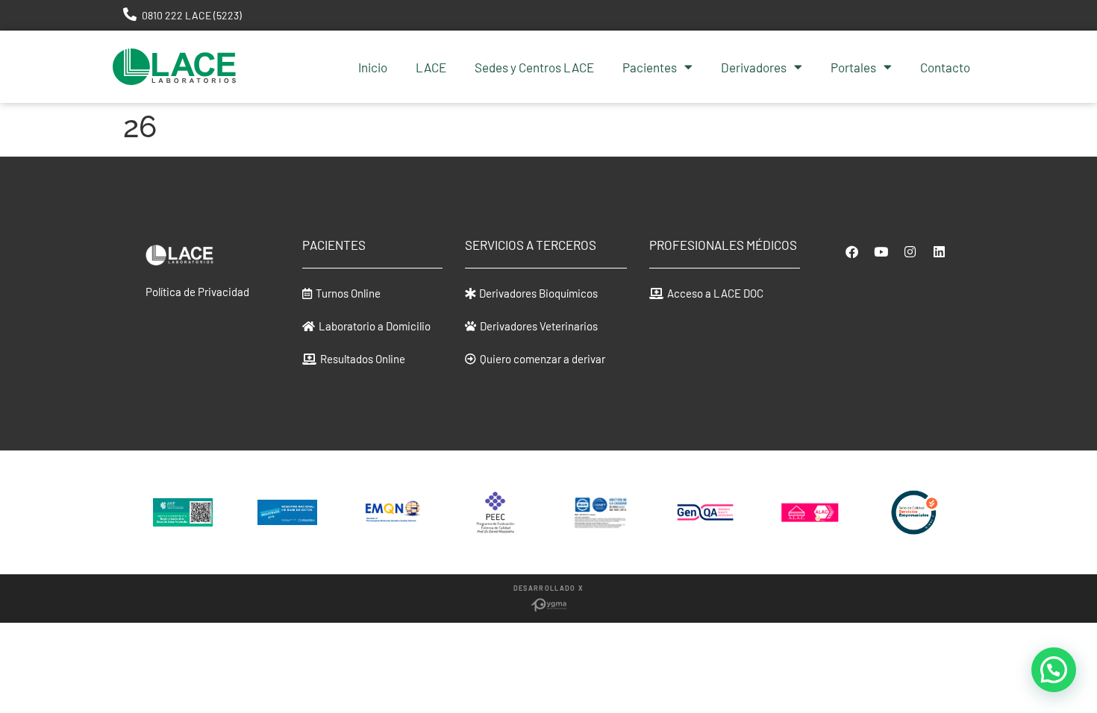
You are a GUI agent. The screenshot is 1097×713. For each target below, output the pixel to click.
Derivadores (754, 67)
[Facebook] (851, 251)
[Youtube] (880, 251)
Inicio (372, 67)
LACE (431, 67)
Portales (853, 67)
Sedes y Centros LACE (534, 67)
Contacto (945, 67)
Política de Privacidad (197, 291)
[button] (341, 293)
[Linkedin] (938, 251)
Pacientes (649, 67)
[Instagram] (909, 251)
